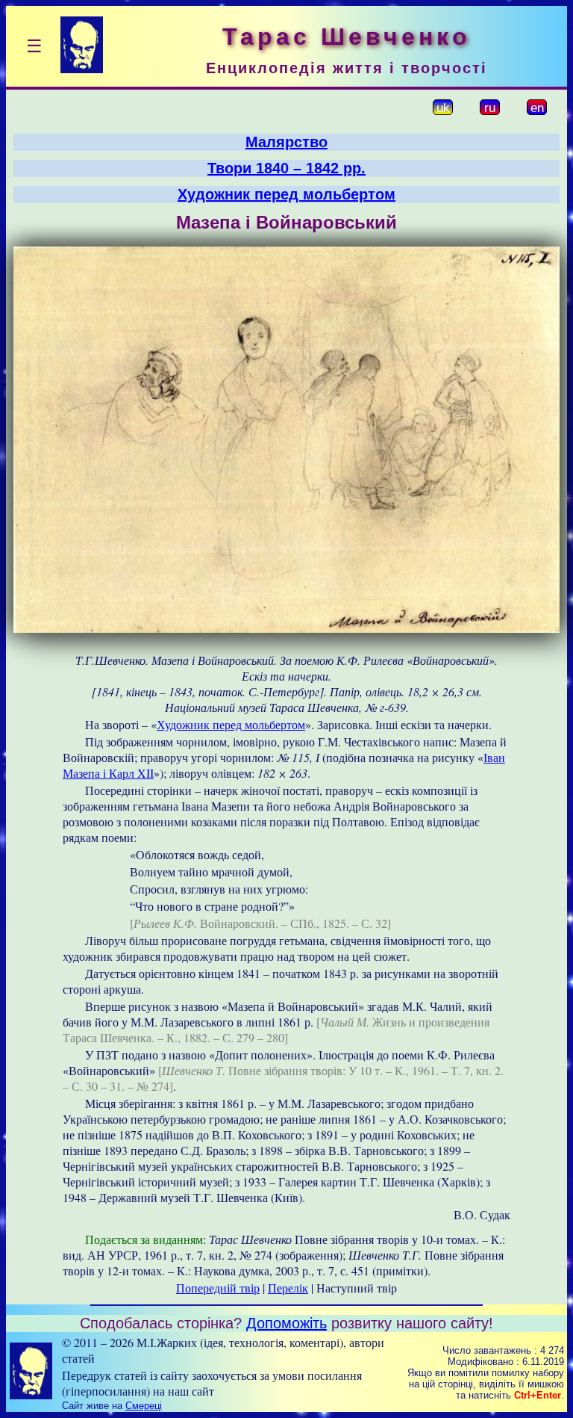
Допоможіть (286, 1323)
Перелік (288, 1287)
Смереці (143, 1405)
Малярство (286, 142)
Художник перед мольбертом (286, 194)
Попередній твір (218, 1287)
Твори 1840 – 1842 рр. (286, 168)
